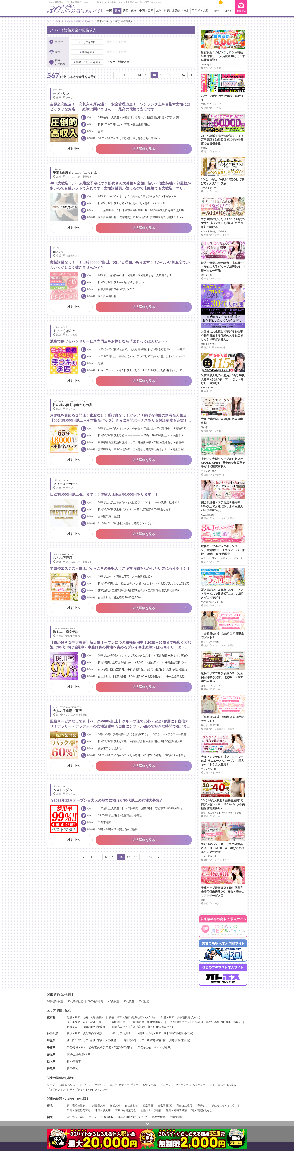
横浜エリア (73, 1033)
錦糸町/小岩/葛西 (95, 1026)
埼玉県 (51, 1040)
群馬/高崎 (72, 1068)
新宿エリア (115, 1017)
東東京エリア (75, 1026)
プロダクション (56, 1089)
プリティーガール (66, 484)
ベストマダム (62, 790)
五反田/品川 (89, 1021)
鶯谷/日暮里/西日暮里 (218, 1021)
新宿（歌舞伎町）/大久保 (139, 1017)
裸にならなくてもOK (224, 1105)
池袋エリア (73, 1017)
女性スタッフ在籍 (151, 1110)
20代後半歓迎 (55, 1001)
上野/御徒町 (196, 1021)
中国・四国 (146, 10)
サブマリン (61, 93)
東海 (134, 10)
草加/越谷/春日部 (157, 1040)
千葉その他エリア (148, 1047)
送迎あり (115, 1105)
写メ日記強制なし (201, 1110)
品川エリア (73, 1021)
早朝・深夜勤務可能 (78, 1110)
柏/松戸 (165, 1047)
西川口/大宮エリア (78, 1040)
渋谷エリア (167, 1017)
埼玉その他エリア (133, 1040)
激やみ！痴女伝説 (66, 631)
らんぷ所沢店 (62, 557)
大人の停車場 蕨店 (67, 711)
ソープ (51, 1084)
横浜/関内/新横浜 (92, 1033)
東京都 (51, 1017)
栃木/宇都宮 (74, 1061)
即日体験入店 (103, 1110)
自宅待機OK (165, 1105)
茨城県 (51, 1054)
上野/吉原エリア (177, 1021)
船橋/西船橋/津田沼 (100, 1047)
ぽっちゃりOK (75, 1116)
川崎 (127, 1033)
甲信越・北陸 (200, 10)
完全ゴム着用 (184, 1105)
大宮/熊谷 (110, 1040)
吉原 (236, 1021)
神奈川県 (52, 1033)
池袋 (85, 1017)
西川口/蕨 (96, 1040)
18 (169, 75)
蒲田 (101, 1021)
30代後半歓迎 (96, 1001)
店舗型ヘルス (67, 1084)
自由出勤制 (131, 1105)
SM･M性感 (149, 1084)
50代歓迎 (128, 1001)
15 (146, 75)
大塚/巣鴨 (96, 1017)
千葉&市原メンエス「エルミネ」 (76, 172)
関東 (117, 10)
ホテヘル (100, 1084)
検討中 (217, 6)
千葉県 (51, 1047)
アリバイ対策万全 (125, 1110)
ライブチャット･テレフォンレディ (90, 1089)
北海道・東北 (180, 10)
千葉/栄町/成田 (122, 1047)
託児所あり (98, 1105)
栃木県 (51, 1061)
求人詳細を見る (144, 148)
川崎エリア (116, 1033)
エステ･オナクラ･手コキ (124, 1084)
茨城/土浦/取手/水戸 (78, 1054)
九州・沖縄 (163, 10)
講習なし (202, 1105)
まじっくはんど (64, 331)
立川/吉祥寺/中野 (140, 1026)
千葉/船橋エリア (76, 1047)
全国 (109, 10)
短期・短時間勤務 (176, 1110)
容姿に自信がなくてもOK (132, 1116)
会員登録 (241, 11)
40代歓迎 (113, 1001)
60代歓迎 (144, 1001)
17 (161, 75)
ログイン (229, 11)
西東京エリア (120, 1026)
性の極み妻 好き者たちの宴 (72, 405)
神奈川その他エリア (149, 1033)
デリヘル (85, 1084)
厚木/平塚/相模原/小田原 (178, 1033)
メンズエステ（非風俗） (224, 1084)
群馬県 (51, 1068)
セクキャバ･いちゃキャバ (190, 1084)
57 (183, 75)
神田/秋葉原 (154, 1021)
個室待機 (148, 1105)
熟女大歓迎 (158, 1116)
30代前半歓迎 (75, 1001)
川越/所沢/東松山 (179, 1040)
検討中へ (73, 148)
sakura (58, 251)
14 (139, 75)
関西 (125, 10)
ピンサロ (165, 1084)
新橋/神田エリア (120, 1021)
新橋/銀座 (138, 1021)
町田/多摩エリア (162, 1026)
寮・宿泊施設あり (77, 1105)
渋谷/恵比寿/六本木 (188, 1017)
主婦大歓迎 (176, 1116)
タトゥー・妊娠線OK (100, 1116)
